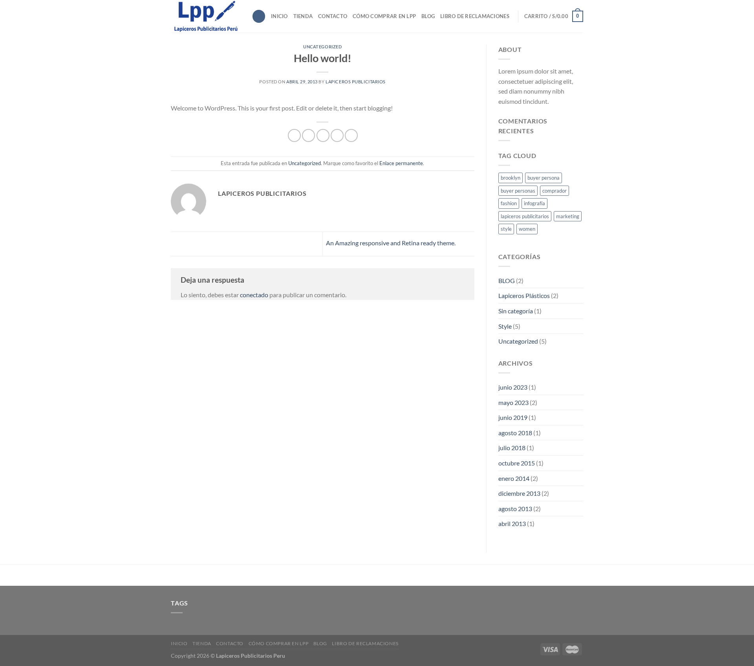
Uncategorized (322, 46)
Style (505, 326)
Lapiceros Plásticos (524, 295)
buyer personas (518, 191)
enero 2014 (513, 478)
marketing (567, 216)
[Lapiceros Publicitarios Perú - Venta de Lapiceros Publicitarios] (205, 16)
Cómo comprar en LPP (384, 16)
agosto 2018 (515, 432)
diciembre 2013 (519, 493)
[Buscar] (259, 16)
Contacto (332, 16)
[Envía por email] (323, 135)
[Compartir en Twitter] (308, 135)
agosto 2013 (515, 508)
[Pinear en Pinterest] (337, 135)
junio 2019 (512, 417)
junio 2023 (512, 387)
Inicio (279, 16)
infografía (534, 203)
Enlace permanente (401, 163)
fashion (509, 203)
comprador (554, 191)
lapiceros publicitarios (356, 81)
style (506, 229)
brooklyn (510, 178)
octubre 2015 (516, 463)
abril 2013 (512, 523)
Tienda (303, 16)
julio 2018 (511, 447)
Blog (428, 16)
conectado (254, 294)
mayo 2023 (513, 402)
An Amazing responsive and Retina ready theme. (391, 243)
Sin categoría (515, 311)
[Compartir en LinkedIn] (351, 135)
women (527, 229)
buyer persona (543, 178)
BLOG (506, 280)
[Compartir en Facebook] (294, 135)
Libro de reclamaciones (474, 16)
